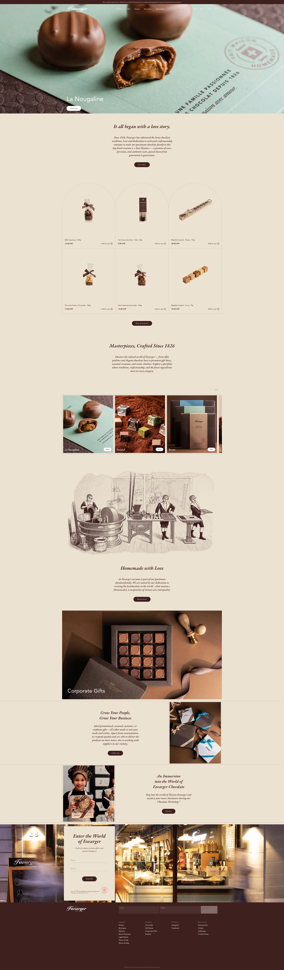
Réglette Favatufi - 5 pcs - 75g (182, 305)
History (137, 9)
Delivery (122, 931)
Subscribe (89, 879)
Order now (115, 753)
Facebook (175, 928)
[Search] (195, 9)
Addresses (202, 931)
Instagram (175, 925)
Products (119, 9)
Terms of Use (123, 940)
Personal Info (203, 925)
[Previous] (211, 390)
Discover (169, 811)
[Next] (216, 390)
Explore (148, 934)
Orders (200, 928)
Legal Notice (123, 937)
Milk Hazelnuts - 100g (73, 240)
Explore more (142, 599)
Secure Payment (124, 934)
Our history (142, 165)
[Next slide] (213, 109)
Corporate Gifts (151, 931)
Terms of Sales (124, 943)
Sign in (202, 9)
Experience (160, 9)
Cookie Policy (203, 934)
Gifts (128, 9)
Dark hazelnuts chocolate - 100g (130, 305)
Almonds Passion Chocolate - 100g (78, 305)
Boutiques (148, 9)
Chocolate (149, 925)
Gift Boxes (149, 928)
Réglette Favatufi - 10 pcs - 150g (183, 240)
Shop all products (142, 323)
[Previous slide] (204, 109)
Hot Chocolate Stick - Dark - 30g (130, 240)
